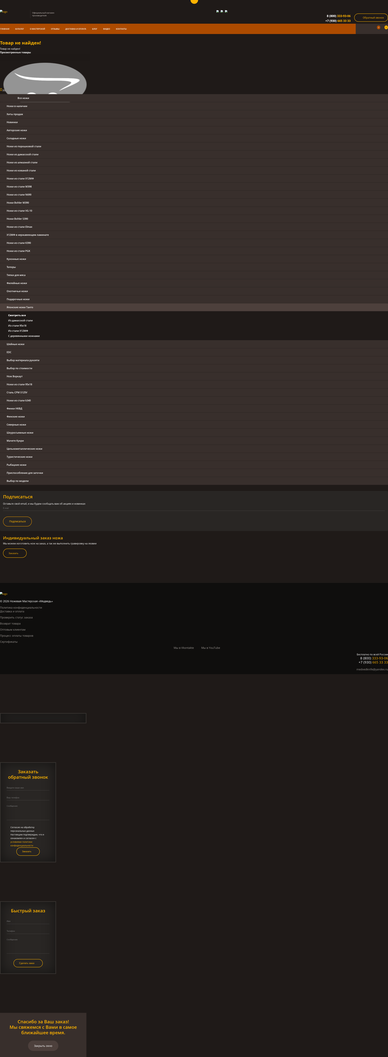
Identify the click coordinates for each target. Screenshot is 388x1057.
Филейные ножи (17, 283)
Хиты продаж (15, 114)
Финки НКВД (14, 408)
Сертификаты (9, 641)
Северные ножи (16, 424)
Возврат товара (10, 623)
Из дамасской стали (20, 320)
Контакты (121, 28)
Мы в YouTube (210, 648)
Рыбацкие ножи (16, 464)
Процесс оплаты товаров (16, 635)
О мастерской (37, 28)
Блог (94, 28)
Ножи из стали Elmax (19, 226)
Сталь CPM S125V (17, 392)
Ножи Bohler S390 (17, 218)
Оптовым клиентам (12, 629)
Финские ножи (16, 416)
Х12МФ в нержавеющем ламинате (28, 235)
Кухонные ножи (16, 259)
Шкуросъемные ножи (20, 432)
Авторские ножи (17, 130)
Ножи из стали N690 (19, 194)
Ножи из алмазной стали (22, 162)
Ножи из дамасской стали (22, 154)
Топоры (11, 267)
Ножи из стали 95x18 (19, 384)
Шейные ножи (15, 344)
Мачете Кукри (15, 440)
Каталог (19, 28)
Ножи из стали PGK (18, 251)
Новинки (12, 122)
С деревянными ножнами (24, 336)
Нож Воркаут (15, 376)
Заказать (13, 553)
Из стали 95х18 (17, 325)
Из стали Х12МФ (18, 330)
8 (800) (339, 16)
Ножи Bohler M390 (18, 202)
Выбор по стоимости (19, 368)
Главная (4, 28)
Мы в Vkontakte (184, 648)
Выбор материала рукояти (23, 360)
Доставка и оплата (75, 28)
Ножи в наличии (17, 106)
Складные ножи (16, 138)
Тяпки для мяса (16, 275)
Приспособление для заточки (25, 473)
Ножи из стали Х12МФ (20, 178)
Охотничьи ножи (17, 291)
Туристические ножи (19, 456)
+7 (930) (338, 21)
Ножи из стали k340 (19, 400)
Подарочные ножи (18, 299)
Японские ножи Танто (20, 307)
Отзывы (55, 28)
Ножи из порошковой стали (24, 146)
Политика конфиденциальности (21, 607)
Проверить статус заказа (16, 617)
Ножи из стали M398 (19, 186)
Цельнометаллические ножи (24, 448)
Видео (106, 28)
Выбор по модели (18, 481)
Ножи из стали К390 (19, 243)
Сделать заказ (26, 963)
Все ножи (23, 98)
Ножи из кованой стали (21, 170)
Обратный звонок (373, 17)
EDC (9, 352)
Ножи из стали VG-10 (19, 210)
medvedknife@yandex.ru (372, 669)
